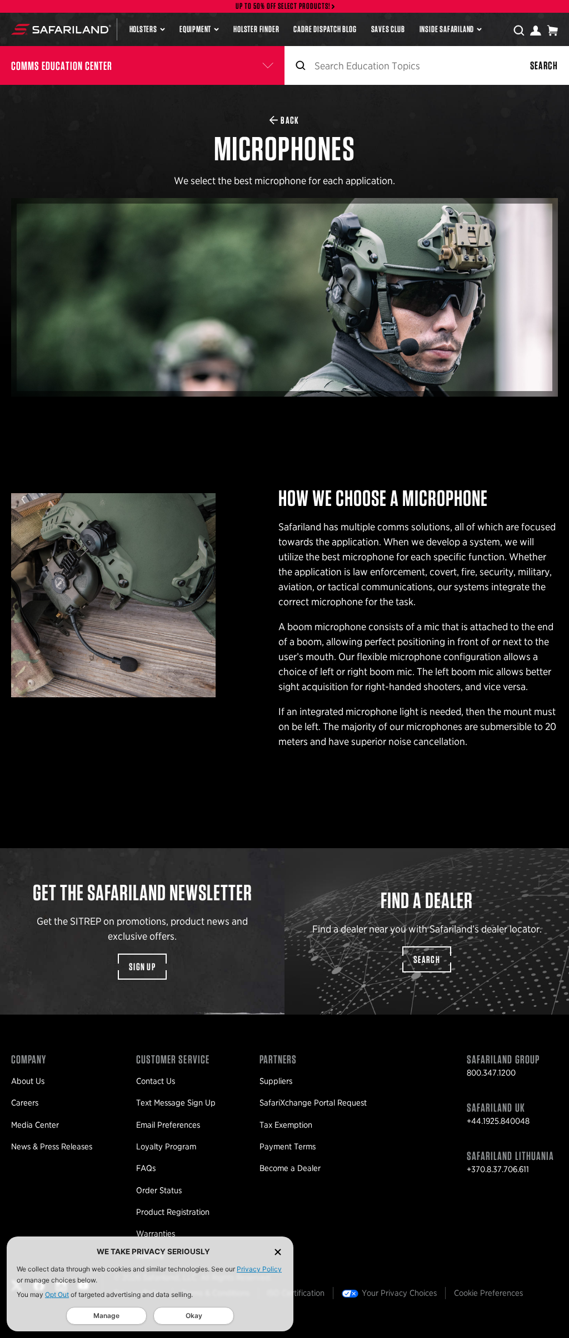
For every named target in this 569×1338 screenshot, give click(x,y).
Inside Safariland (447, 29)
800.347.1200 (491, 1073)
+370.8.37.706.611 (498, 1169)
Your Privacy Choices (399, 1293)
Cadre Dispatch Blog (324, 29)
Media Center (35, 1125)
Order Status (159, 1190)
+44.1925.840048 (498, 1121)
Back (290, 120)
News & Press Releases (51, 1147)
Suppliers (275, 1081)
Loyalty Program (166, 1147)
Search (544, 65)
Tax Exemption (285, 1125)
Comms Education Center (61, 66)
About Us (27, 1081)
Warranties (155, 1234)
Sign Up (142, 966)
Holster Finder (256, 29)
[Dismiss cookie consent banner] (278, 1251)
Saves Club (388, 29)
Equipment (195, 29)
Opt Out (57, 1294)
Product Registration (172, 1212)
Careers (24, 1103)
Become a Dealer (290, 1168)
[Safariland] (61, 29)
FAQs (146, 1168)
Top (551, 1325)
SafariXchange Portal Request (313, 1103)
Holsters (143, 29)
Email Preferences (168, 1125)
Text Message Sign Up (176, 1103)
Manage (106, 1315)
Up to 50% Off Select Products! (283, 6)
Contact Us (155, 1081)
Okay (194, 1315)
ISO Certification (296, 1293)
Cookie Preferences (488, 1293)
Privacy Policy (259, 1269)
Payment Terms (287, 1147)
